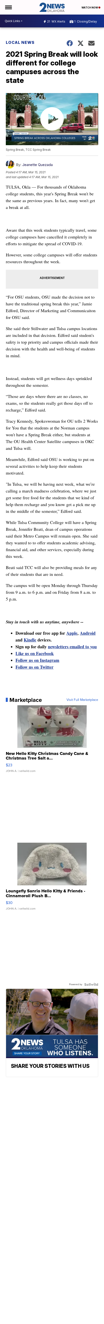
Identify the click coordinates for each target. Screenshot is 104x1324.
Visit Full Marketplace (82, 700)
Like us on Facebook (34, 653)
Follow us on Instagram (37, 660)
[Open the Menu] (8, 7)
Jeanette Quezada (37, 164)
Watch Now (90, 7)
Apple (71, 633)
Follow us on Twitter (34, 667)
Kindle (30, 640)
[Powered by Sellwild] (91, 984)
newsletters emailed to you (72, 646)
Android (88, 633)
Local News (20, 42)
